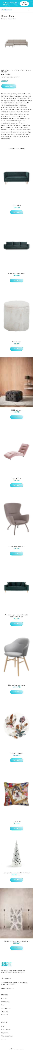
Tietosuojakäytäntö (7, 1036)
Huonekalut (20, 70)
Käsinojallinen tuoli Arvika (16, 685)
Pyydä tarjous (24, 3)
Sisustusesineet (6, 1008)
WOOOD (4, 72)
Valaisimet (4, 1015)
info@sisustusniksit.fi (7, 988)
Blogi (2, 1026)
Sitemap (3, 1039)
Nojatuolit (28, 70)
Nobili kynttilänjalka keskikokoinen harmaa (16, 873)
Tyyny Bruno (16, 821)
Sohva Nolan (16, 205)
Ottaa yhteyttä (5, 1029)
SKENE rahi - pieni (16, 410)
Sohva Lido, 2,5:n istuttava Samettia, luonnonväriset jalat (16, 616)
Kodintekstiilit (5, 1002)
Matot (3, 1005)
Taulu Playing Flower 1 (16, 753)
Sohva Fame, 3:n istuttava (16, 273)
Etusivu (3, 19)
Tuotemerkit (13, 70)
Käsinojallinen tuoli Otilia (16, 547)
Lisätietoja (8, 86)
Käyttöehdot (5, 1033)
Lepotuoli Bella (16, 478)
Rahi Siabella (16, 342)
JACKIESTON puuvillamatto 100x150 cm (16, 941)
